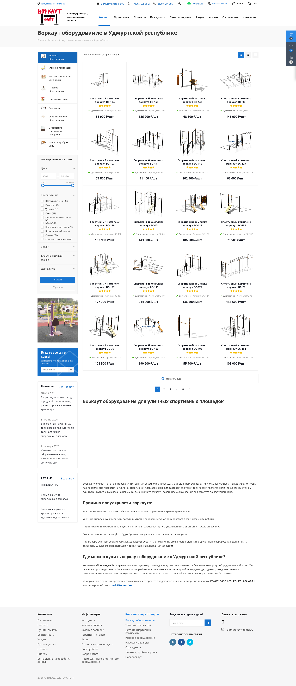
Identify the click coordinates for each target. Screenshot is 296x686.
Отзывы (43, 649)
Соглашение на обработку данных (54, 660)
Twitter (190, 642)
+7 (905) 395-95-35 (141, 3)
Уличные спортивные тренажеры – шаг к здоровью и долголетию (55, 513)
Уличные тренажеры (138, 625)
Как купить (88, 620)
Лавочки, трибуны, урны (141, 652)
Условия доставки (93, 629)
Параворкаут (133, 657)
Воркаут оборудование (140, 620)
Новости (43, 625)
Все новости (66, 386)
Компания (45, 614)
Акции (86, 639)
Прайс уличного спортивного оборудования (100, 660)
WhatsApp (198, 3)
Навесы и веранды (137, 642)
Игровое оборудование (140, 637)
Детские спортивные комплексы (138, 631)
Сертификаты (46, 634)
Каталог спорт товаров (142, 614)
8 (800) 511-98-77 (166, 3)
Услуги (42, 639)
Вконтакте (172, 642)
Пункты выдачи (48, 629)
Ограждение (133, 647)
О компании (45, 620)
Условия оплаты (92, 625)
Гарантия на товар (93, 634)
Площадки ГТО (49, 484)
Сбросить (57, 287)
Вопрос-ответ (90, 653)
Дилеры (42, 653)
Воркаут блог (90, 649)
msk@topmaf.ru (122, 585)
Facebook (181, 642)
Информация (91, 614)
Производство (47, 644)
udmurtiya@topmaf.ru (112, 3)
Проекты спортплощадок (97, 644)
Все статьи (67, 478)
